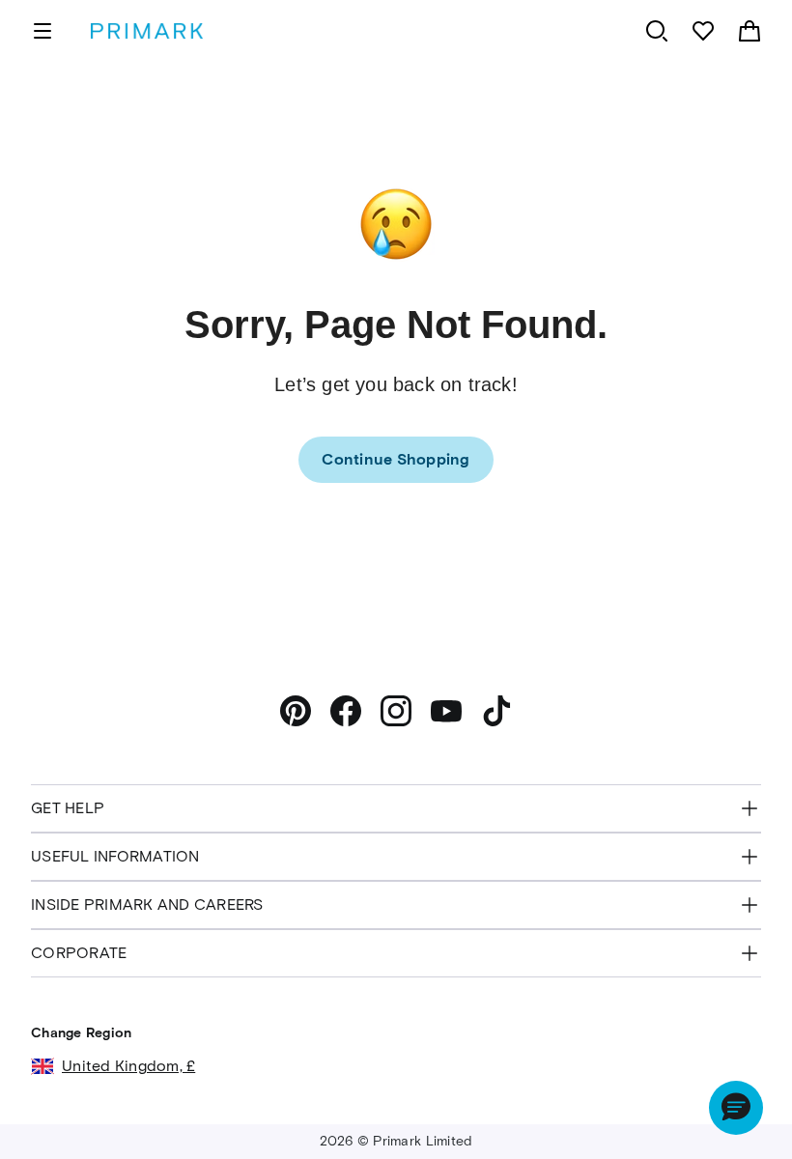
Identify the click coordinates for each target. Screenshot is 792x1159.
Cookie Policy (637, 1082)
